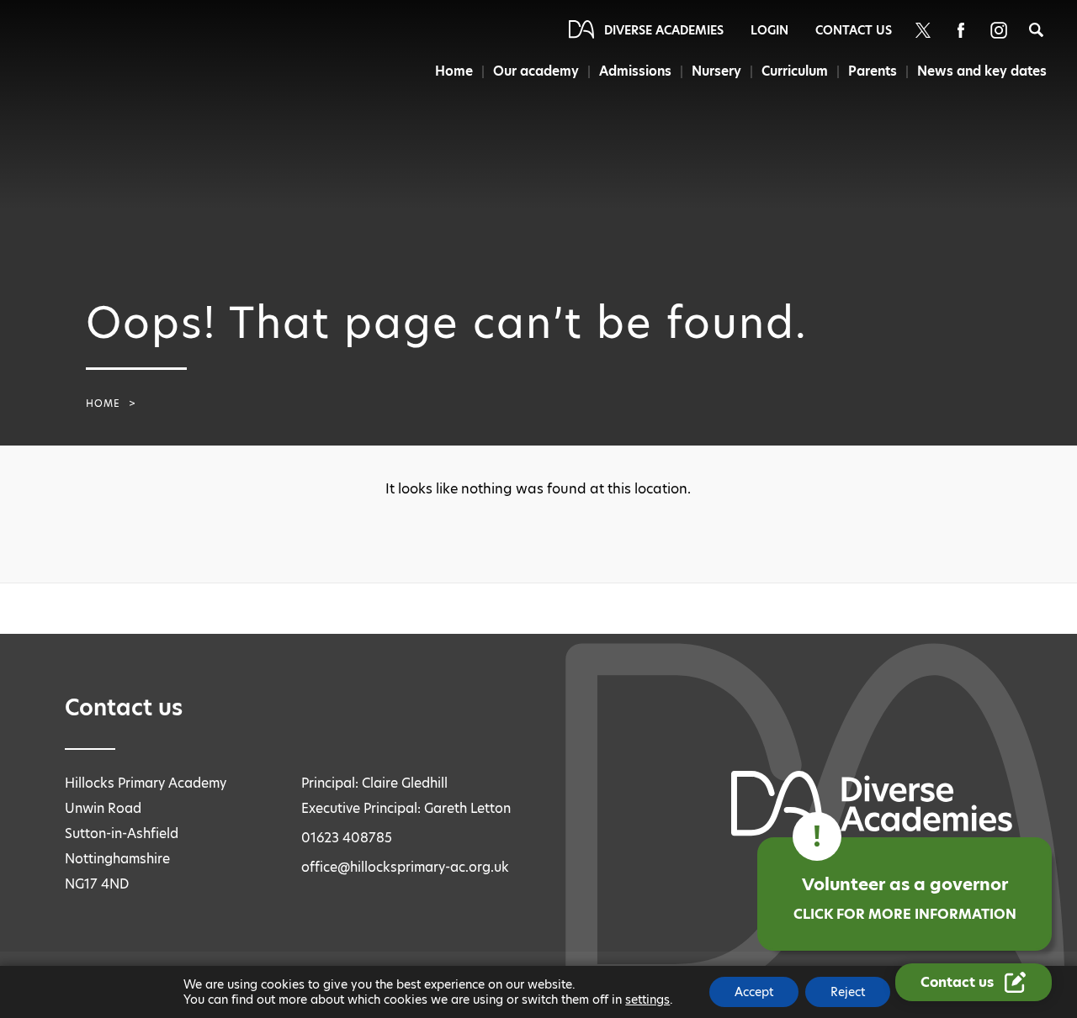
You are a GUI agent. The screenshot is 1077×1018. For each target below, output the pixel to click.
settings (647, 999)
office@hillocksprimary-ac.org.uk (405, 867)
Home (454, 71)
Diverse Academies (664, 30)
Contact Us (853, 30)
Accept (754, 992)
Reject (847, 992)
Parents (872, 71)
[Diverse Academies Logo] (91, 61)
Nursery (716, 71)
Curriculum (794, 71)
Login (769, 30)
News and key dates (982, 71)
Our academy (536, 71)
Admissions (635, 71)
